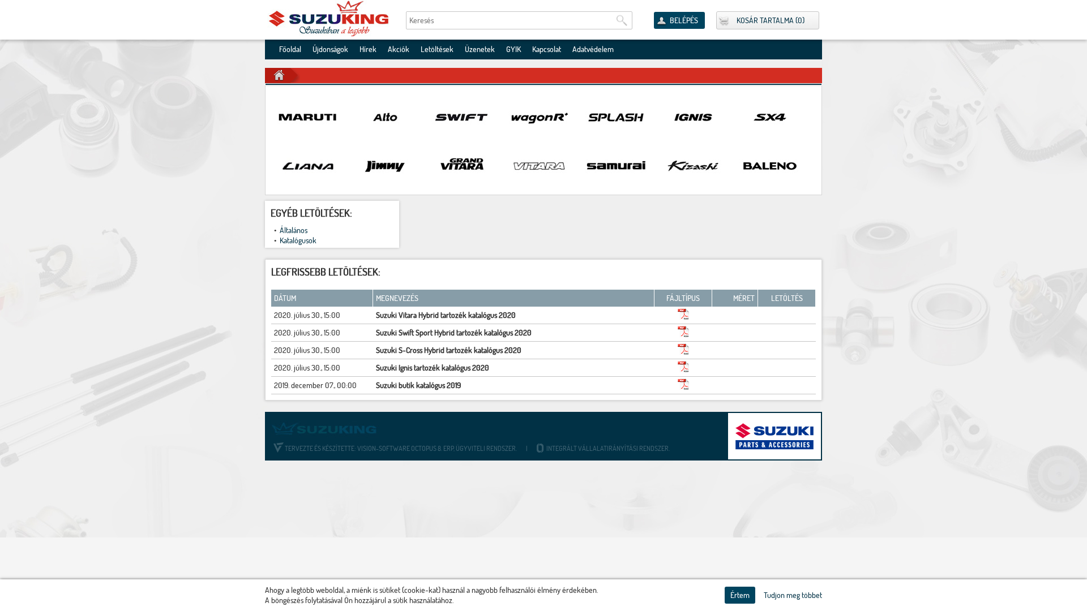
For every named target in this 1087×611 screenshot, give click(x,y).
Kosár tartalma (765, 20)
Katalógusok (298, 240)
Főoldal (290, 49)
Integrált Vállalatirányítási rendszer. (607, 448)
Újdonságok (330, 49)
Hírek (368, 49)
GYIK (513, 49)
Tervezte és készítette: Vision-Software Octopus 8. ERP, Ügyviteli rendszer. (401, 448)
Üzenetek (480, 49)
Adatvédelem (593, 49)
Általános (293, 230)
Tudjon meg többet (793, 595)
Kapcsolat (546, 49)
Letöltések (437, 49)
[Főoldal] (329, 18)
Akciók (398, 49)
